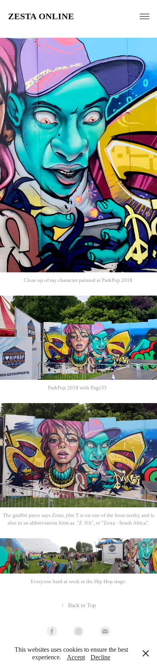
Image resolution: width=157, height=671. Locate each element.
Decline (100, 657)
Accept (76, 657)
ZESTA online (41, 16)
